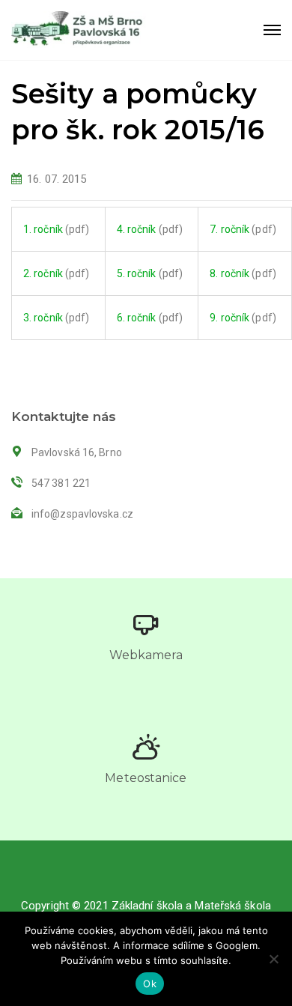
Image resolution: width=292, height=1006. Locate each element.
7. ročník (229, 229)
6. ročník (136, 318)
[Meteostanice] (146, 747)
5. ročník (136, 273)
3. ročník (43, 318)
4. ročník (136, 229)
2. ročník (43, 273)
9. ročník (229, 318)
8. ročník (229, 273)
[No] (273, 958)
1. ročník (43, 229)
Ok (149, 984)
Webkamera (146, 655)
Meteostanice (145, 778)
